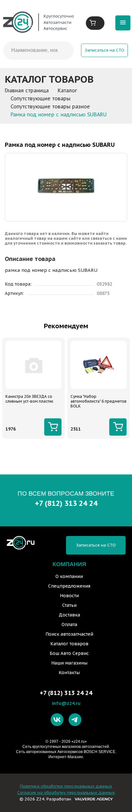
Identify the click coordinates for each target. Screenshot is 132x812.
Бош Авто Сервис (69, 653)
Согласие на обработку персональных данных (66, 792)
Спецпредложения (69, 586)
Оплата (69, 624)
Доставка (69, 615)
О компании (69, 576)
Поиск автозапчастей (69, 634)
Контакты (69, 672)
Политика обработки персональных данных (66, 786)
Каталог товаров (69, 644)
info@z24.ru (66, 703)
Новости (69, 596)
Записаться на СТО (104, 50)
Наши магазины (69, 663)
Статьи (69, 605)
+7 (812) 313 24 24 (66, 503)
